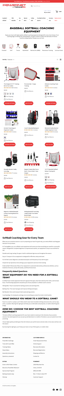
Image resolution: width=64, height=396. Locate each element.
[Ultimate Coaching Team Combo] (52, 74)
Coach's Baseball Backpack (31, 128)
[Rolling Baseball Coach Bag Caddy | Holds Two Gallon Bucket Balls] (32, 201)
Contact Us (36, 356)
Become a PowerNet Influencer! (10, 367)
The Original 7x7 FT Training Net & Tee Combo (11, 85)
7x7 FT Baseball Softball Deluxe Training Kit (51, 170)
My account (47, 12)
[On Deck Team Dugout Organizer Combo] (11, 118)
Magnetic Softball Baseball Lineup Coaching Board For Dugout (11, 213)
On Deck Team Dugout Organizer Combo (10, 129)
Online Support (37, 344)
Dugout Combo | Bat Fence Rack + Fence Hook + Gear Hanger (31, 171)
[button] (57, 11)
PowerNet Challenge (8, 341)
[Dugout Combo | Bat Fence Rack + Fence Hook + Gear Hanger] (32, 159)
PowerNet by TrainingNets (10, 385)
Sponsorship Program (8, 371)
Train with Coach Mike (8, 344)
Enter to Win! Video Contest (9, 364)
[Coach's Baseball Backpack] (32, 118)
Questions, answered (8, 356)
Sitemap (4, 377)
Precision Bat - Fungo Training (30, 85)
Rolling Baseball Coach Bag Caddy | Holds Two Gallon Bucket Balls (31, 213)
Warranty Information (39, 347)
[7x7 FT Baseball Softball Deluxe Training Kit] (52, 159)
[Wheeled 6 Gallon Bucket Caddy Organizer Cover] (52, 118)
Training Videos (6, 347)
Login (45, 10)
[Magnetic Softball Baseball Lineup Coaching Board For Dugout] (11, 201)
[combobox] (45, 6)
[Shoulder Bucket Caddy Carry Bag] (11, 159)
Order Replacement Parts (40, 341)
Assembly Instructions (8, 353)
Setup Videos (5, 350)
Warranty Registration (39, 350)
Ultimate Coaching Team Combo (51, 85)
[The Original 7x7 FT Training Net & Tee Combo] (11, 74)
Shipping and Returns (39, 353)
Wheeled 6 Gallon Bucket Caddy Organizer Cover (51, 129)
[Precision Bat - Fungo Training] (32, 74)
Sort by (4, 59)
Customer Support (38, 377)
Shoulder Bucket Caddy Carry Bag (10, 170)
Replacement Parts (58, 19)
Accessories (51, 19)
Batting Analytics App (8, 374)
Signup (49, 10)
